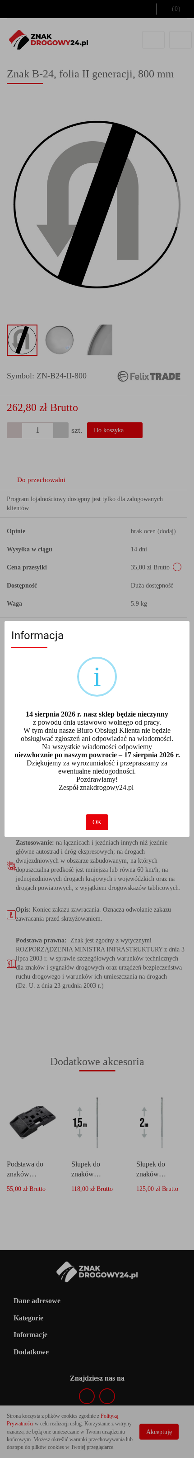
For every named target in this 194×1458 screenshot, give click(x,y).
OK (97, 822)
